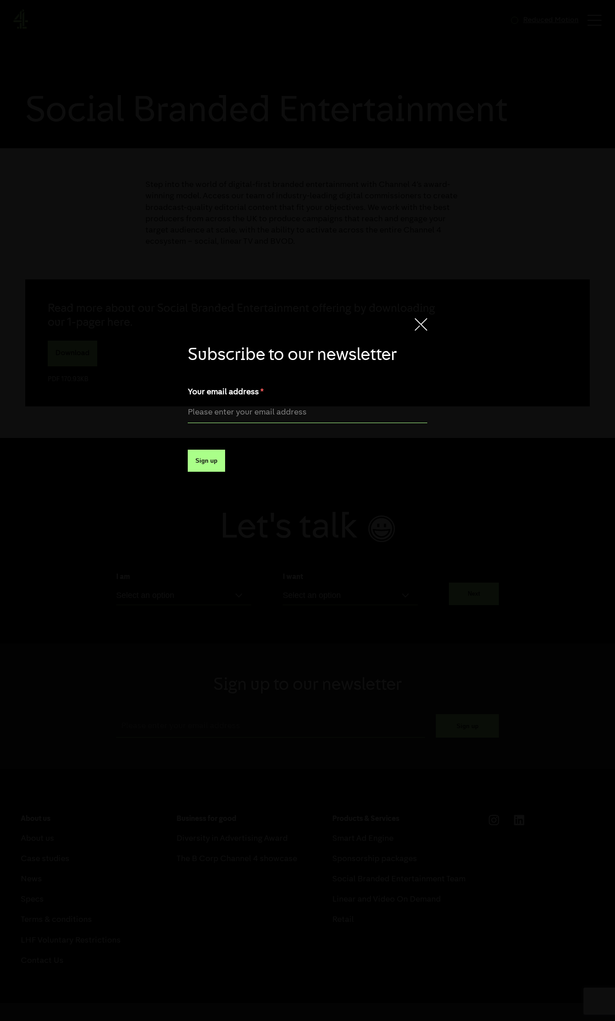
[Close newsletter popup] (421, 325)
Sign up (206, 460)
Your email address (226, 392)
